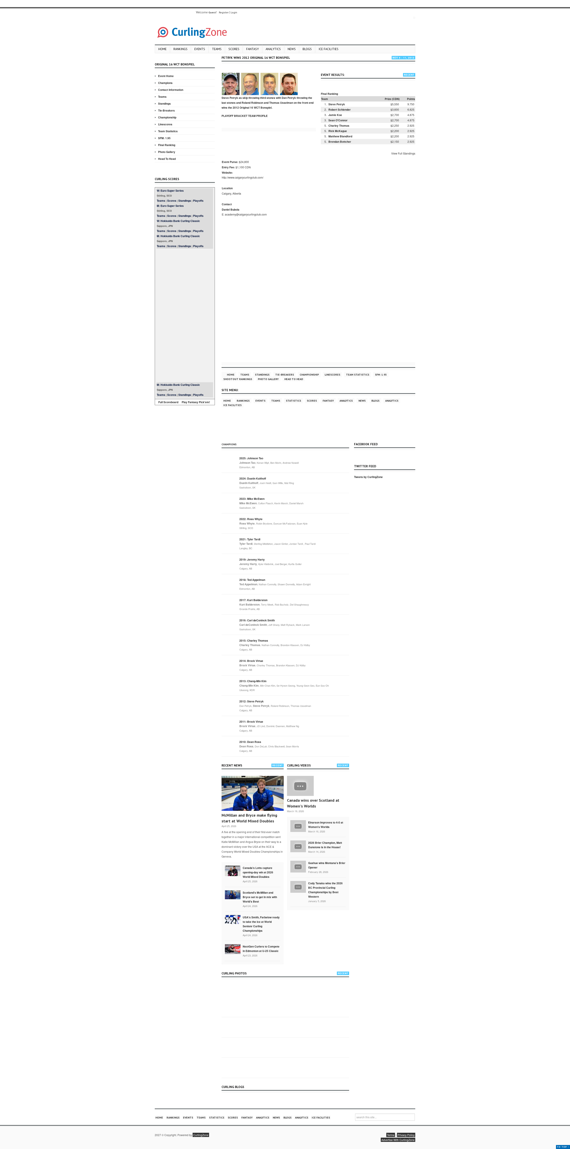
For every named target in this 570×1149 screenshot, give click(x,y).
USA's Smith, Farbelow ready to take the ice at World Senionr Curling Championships (261, 924)
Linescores (165, 124)
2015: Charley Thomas (253, 641)
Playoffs (198, 201)
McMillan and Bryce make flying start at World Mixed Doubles (249, 818)
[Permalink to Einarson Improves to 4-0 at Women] (298, 825)
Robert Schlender (339, 110)
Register (224, 12)
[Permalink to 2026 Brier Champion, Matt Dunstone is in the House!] (298, 846)
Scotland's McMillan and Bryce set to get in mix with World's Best (260, 897)
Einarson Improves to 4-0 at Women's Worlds (325, 824)
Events (199, 49)
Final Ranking (166, 145)
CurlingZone (200, 1135)
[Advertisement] (185, 315)
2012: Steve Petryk (251, 701)
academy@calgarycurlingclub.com (246, 214)
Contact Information (170, 90)
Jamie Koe (335, 115)
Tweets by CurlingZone (368, 477)
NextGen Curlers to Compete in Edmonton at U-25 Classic (261, 948)
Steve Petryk (336, 104)
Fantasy (252, 49)
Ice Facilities (328, 49)
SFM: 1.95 (164, 138)
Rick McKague (337, 131)
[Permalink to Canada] (232, 870)
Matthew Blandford (340, 136)
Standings (164, 104)
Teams (217, 49)
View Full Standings (403, 153)
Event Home (166, 76)
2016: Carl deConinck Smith (257, 620)
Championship (167, 117)
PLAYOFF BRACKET (234, 116)
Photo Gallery (166, 152)
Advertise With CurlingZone (398, 1140)
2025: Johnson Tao (251, 458)
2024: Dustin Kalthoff (252, 478)
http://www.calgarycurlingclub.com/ (242, 177)
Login (234, 12)
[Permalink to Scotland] (232, 894)
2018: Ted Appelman (252, 580)
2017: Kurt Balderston (253, 600)
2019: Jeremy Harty (252, 559)
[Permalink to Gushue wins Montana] (298, 866)
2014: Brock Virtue (251, 661)
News (292, 49)
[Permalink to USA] (232, 919)
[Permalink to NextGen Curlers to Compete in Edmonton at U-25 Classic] (232, 948)
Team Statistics (168, 131)
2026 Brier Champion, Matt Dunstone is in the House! (325, 845)
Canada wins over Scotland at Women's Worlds (313, 803)
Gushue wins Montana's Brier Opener (326, 865)
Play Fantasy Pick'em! (196, 402)
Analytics (273, 49)
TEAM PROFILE (258, 116)
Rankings (180, 49)
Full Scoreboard (168, 402)
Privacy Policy (406, 1135)
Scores (233, 49)
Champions (165, 83)
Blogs (307, 49)
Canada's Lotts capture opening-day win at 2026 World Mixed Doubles (258, 872)
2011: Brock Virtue (251, 722)
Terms (390, 1135)
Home (162, 49)
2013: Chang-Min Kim (253, 681)
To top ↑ (563, 1146)
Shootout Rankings (237, 379)
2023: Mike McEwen (252, 499)
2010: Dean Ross (250, 742)
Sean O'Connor (338, 120)
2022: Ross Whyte (251, 519)
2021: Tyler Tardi (249, 539)
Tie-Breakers (166, 110)
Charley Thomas (338, 126)
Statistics (293, 400)
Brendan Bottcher (339, 142)
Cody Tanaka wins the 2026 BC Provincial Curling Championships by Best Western (325, 890)
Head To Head (167, 159)
